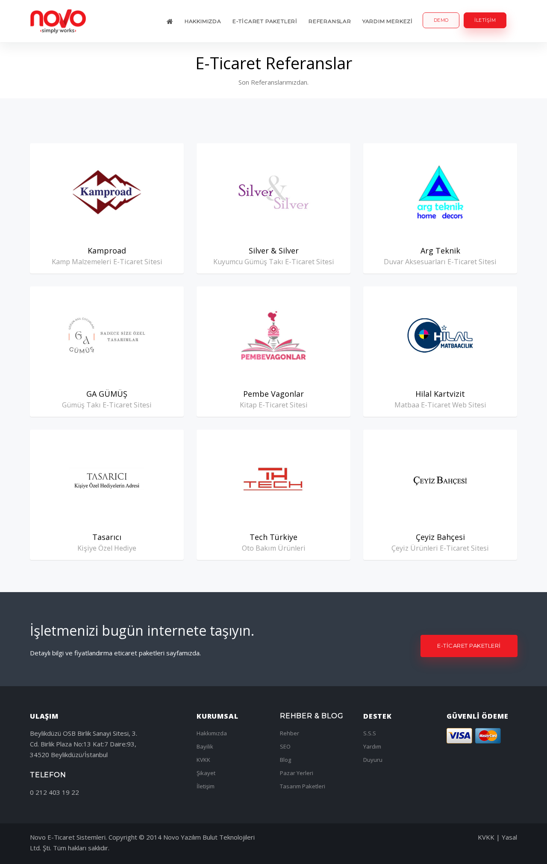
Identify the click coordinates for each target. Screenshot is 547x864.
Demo (441, 20)
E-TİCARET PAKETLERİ (469, 645)
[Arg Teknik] (440, 192)
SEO (285, 746)
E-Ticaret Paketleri (264, 21)
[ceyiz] (440, 479)
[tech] (273, 479)
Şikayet (206, 773)
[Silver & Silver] (273, 192)
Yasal (509, 837)
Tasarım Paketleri (302, 786)
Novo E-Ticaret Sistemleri (68, 837)
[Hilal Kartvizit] (440, 335)
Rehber (289, 733)
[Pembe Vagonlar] (273, 335)
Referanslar (330, 21)
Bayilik (205, 746)
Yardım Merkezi (387, 21)
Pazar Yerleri (296, 773)
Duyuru (372, 760)
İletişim (485, 20)
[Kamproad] (107, 192)
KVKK (203, 760)
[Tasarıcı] (107, 479)
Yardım (372, 746)
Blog (285, 760)
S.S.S (369, 733)
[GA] (107, 335)
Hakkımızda (203, 21)
